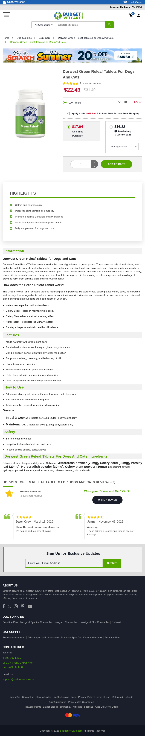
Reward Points (33, 706)
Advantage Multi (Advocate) (43, 637)
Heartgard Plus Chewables (94, 622)
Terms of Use (102, 697)
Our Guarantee (57, 701)
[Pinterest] (22, 606)
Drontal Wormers (92, 637)
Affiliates (77, 706)
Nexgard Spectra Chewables (36, 622)
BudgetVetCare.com (71, 730)
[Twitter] (9, 606)
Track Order (135, 2)
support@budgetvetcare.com (19, 679)
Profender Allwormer (14, 637)
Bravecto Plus (112, 637)
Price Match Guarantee (81, 701)
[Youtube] (30, 606)
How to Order (43, 697)
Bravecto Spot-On (71, 637)
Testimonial (65, 706)
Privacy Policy (86, 697)
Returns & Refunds (122, 697)
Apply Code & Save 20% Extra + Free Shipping (105, 113)
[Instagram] (16, 606)
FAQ (55, 697)
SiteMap (88, 706)
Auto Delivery (102, 706)
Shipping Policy (67, 697)
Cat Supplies (13, 632)
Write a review (107, 500)
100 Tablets (74, 102)
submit (112, 563)
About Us (15, 697)
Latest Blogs (50, 706)
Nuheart (116, 622)
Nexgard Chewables (66, 622)
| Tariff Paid (126, 7)
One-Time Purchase (77, 126)
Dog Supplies (24, 37)
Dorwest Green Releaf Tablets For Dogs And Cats (86, 37)
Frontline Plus (10, 622)
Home (6, 37)
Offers (115, 706)
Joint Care (45, 37)
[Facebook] (4, 606)
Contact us (28, 697)
